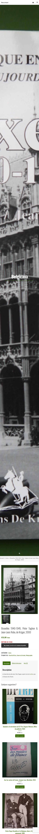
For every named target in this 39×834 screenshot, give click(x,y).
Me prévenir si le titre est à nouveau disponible (15, 645)
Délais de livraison (16, 663)
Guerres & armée (21, 655)
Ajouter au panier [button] (20, 736)
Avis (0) (26, 663)
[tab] (7, 663)
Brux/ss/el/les (12, 655)
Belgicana (19, 276)
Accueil (2, 558)
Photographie (29, 655)
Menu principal (4, 2)
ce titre (31, 674)
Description (7, 663)
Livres (7, 558)
